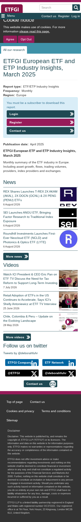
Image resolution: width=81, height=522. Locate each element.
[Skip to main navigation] (13, 16)
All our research (14, 50)
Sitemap (12, 420)
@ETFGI (14, 373)
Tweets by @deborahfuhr (20, 353)
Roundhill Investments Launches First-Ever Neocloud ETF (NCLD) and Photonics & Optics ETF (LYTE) (29, 238)
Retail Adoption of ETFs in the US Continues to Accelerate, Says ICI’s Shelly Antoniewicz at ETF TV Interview (29, 300)
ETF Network (54, 362)
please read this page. (34, 31)
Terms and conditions (56, 411)
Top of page (14, 402)
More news (14, 256)
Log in (75, 16)
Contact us (48, 16)
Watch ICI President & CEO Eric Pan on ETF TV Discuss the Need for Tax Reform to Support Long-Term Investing (30, 279)
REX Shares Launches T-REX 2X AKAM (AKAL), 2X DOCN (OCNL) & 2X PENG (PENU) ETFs (30, 196)
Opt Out (26, 39)
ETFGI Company (20, 362)
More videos (15, 337)
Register (64, 16)
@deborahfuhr (55, 373)
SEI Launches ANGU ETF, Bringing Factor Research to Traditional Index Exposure (28, 217)
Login (14, 114)
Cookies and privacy (20, 411)
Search (76, 7)
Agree (10, 39)
